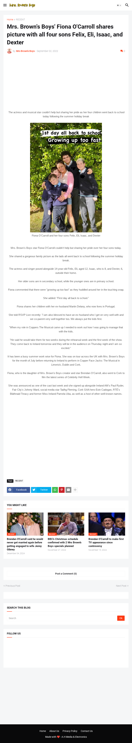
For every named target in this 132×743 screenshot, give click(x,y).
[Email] (68, 490)
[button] (4, 5)
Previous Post (13, 585)
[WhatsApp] (55, 490)
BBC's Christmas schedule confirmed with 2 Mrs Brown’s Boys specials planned (64, 543)
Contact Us (87, 731)
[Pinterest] (62, 490)
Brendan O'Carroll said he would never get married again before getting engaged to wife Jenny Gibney (25, 544)
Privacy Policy (70, 731)
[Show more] (75, 490)
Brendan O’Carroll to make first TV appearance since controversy (106, 543)
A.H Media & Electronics (74, 736)
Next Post (121, 585)
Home (10, 19)
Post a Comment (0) (66, 573)
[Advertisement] (66, 82)
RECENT (20, 19)
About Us (54, 731)
